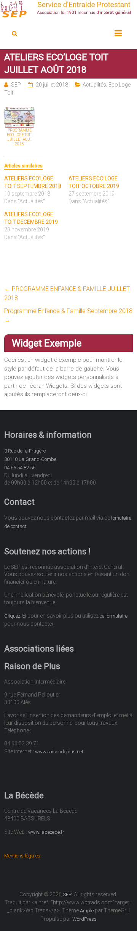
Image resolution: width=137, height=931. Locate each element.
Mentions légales (22, 856)
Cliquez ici (15, 616)
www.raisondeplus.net (59, 751)
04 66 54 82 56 (19, 467)
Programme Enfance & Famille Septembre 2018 (68, 315)
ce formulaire (113, 616)
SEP (16, 85)
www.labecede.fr (46, 832)
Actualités (94, 85)
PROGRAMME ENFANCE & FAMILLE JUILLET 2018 (67, 293)
